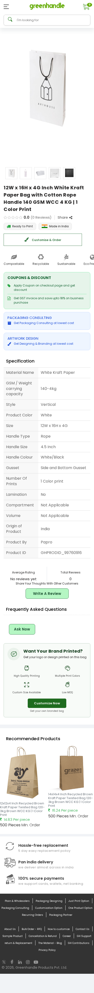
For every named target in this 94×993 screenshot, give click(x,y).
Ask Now (22, 629)
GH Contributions (78, 943)
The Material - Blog (50, 943)
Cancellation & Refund (43, 936)
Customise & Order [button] (46, 240)
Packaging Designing (49, 901)
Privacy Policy (47, 950)
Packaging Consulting (15, 908)
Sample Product (12, 936)
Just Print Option (78, 901)
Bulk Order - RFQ (32, 929)
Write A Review (47, 593)
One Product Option (80, 908)
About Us (10, 929)
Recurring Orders (32, 915)
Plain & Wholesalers (17, 901)
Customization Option (48, 908)
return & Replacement (18, 943)
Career (67, 936)
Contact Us (82, 929)
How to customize (59, 929)
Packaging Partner (60, 915)
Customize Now (47, 703)
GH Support (84, 936)
